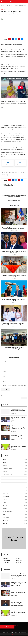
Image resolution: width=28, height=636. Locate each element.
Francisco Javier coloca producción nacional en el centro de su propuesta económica (18, 419)
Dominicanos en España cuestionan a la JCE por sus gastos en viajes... (14, 251)
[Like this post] (10, 39)
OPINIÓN (15, 499)
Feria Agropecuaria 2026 (13, 172)
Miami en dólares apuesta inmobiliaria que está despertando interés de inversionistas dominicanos (14, 324)
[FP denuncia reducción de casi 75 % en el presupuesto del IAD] (14, 264)
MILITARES (15, 487)
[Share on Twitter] (16, 39)
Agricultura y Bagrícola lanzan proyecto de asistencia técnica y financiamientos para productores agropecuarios (18, 427)
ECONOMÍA (9, 5)
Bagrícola (4, 172)
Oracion (15, 502)
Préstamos (23, 172)
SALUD (15, 514)
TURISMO (15, 523)
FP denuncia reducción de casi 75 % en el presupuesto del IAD (14, 276)
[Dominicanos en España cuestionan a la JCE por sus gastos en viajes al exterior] (14, 240)
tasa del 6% (4, 174)
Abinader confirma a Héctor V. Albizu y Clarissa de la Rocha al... (14, 300)
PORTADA (15, 508)
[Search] (26, 1)
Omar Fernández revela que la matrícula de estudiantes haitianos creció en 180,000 (18, 410)
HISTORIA (15, 471)
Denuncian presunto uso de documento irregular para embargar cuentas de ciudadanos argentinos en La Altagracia (18, 437)
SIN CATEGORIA (15, 517)
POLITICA (15, 505)
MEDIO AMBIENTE (15, 484)
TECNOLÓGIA (15, 520)
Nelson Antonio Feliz (10, 14)
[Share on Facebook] (13, 39)
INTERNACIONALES (15, 474)
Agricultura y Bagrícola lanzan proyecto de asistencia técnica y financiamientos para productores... (14, 227)
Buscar (2, 395)
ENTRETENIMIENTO (15, 468)
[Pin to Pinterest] (19, 39)
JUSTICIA (15, 477)
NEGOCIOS (15, 493)
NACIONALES (15, 490)
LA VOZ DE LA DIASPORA (15, 480)
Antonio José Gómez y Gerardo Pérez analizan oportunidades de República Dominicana (18, 446)
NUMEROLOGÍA (15, 496)
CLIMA (15, 459)
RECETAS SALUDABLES (15, 511)
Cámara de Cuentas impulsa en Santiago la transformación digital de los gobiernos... (14, 348)
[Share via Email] (22, 39)
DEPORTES (15, 462)
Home (2, 5)
